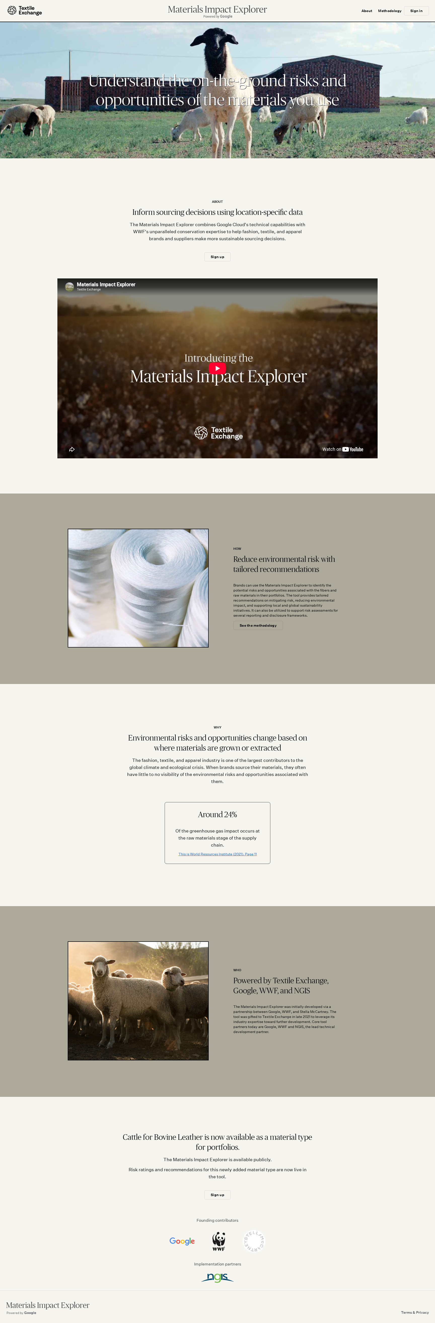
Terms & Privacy (415, 1312)
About (366, 11)
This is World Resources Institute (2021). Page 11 (217, 854)
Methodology (390, 11)
